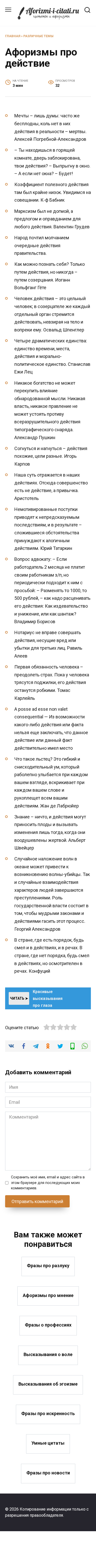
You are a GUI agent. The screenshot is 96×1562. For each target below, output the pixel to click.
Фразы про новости (48, 1472)
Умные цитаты (48, 1443)
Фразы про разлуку (48, 1265)
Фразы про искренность (48, 1413)
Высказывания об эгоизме (48, 1384)
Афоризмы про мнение (48, 1295)
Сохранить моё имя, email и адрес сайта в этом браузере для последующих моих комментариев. (48, 1182)
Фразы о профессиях (48, 1324)
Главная (12, 36)
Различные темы (38, 36)
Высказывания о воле (48, 1354)
